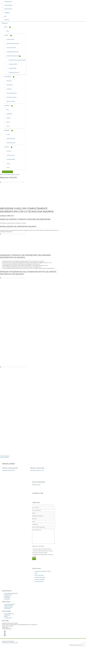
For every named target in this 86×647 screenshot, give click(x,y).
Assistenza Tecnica (8, 1)
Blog (5, 16)
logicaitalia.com (81, 645)
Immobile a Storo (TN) (39, 581)
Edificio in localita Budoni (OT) (10, 468)
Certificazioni (7, 596)
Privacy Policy (41, 546)
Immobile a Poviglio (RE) (39, 579)
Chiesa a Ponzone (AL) (39, 575)
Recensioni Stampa (8, 607)
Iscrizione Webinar (8, 617)
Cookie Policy (11, 642)
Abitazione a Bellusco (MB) (37, 468)
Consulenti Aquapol (8, 5)
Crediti (16, 642)
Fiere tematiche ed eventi (9, 604)
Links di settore (7, 608)
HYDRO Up (6, 19)
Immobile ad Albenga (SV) (40, 577)
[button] (7, 26)
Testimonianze (7, 597)
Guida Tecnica (7, 615)
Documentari (7, 599)
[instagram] (4, 635)
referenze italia (5, 470)
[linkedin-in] (4, 634)
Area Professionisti (8, 8)
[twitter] (4, 632)
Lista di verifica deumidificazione (11, 593)
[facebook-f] (4, 631)
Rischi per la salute (8, 594)
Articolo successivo (4, 457)
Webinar (6, 616)
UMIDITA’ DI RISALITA (17, 219)
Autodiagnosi (7, 12)
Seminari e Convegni (8, 605)
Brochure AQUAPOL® (9, 613)
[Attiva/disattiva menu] (10, 27)
